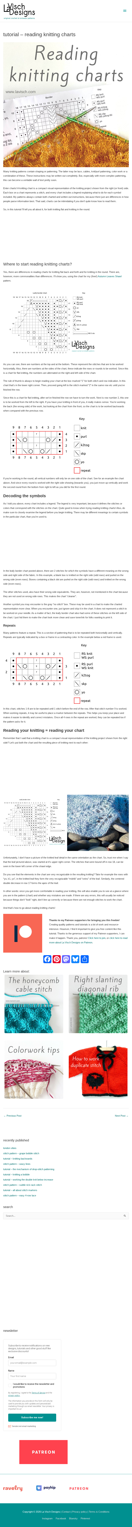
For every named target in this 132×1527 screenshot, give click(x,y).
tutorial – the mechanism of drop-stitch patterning (28, 1169)
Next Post (121, 1116)
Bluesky (73, 1518)
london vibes (9, 1148)
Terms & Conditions (99, 1512)
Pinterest (85, 1518)
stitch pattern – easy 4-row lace (19, 1195)
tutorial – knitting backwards (17, 1158)
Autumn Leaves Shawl (110, 276)
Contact (66, 1512)
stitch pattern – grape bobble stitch (21, 1153)
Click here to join (96, 938)
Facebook (61, 1518)
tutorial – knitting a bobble (16, 1174)
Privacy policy (79, 1512)
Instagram (47, 1518)
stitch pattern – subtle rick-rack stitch (22, 1185)
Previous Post (12, 1116)
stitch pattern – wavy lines (16, 1164)
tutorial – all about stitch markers (20, 1190)
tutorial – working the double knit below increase (28, 1179)
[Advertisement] (66, 237)
